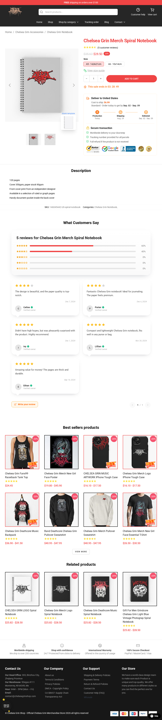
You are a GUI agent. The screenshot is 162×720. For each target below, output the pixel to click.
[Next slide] (73, 85)
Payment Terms (91, 679)
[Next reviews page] (148, 405)
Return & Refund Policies (96, 684)
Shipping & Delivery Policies (97, 675)
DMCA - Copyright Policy (57, 688)
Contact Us (89, 688)
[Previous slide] (10, 85)
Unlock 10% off (6, 706)
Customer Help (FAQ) (94, 693)
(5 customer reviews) (107, 47)
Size (86, 59)
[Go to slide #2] (50, 139)
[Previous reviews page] (132, 405)
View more (81, 552)
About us (49, 675)
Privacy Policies (52, 684)
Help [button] (156, 716)
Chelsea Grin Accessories (29, 32)
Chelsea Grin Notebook (59, 32)
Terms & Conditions (54, 679)
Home (8, 32)
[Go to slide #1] (33, 139)
